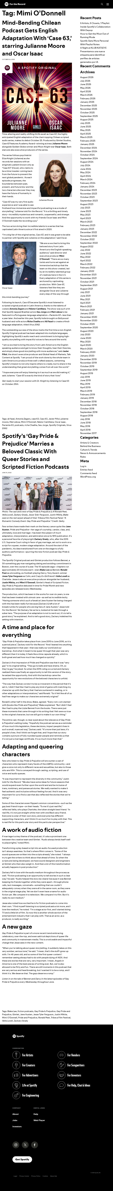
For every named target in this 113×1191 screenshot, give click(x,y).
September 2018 (88, 412)
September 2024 (89, 158)
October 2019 (87, 366)
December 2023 (88, 190)
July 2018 (85, 419)
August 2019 (86, 373)
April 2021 (85, 302)
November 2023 (88, 193)
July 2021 (85, 292)
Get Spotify (23, 1159)
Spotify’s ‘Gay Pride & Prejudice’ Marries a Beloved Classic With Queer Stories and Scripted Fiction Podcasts (35, 451)
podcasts (19, 425)
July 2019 (85, 376)
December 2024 (88, 147)
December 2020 (88, 316)
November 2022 (88, 235)
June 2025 (85, 126)
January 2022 (87, 271)
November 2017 (88, 433)
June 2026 (85, 84)
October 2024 (87, 154)
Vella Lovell (7, 1020)
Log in (83, 466)
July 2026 (85, 80)
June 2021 (85, 295)
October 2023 (87, 197)
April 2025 (85, 133)
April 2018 (85, 429)
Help (35, 1114)
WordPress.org (88, 476)
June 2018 (85, 422)
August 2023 (86, 204)
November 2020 (88, 320)
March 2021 (86, 306)
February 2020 (87, 352)
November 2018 (88, 404)
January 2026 (87, 101)
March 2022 (86, 264)
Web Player (39, 1120)
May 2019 (85, 383)
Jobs (14, 1120)
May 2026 (85, 87)
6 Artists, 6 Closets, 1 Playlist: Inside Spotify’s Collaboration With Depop (95, 27)
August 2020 (87, 331)
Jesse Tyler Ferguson (43, 1014)
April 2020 (85, 345)
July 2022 (85, 249)
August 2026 (86, 77)
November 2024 (88, 151)
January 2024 (87, 186)
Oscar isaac (60, 421)
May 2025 (85, 130)
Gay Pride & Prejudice (45, 1011)
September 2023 (89, 200)
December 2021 (88, 274)
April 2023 (85, 218)
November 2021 (88, 278)
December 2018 (88, 401)
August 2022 (86, 246)
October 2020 (87, 323)
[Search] (102, 4)
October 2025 (87, 112)
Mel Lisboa (15, 421)
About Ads (53, 1176)
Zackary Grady (21, 1020)
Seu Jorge (43, 425)
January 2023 (87, 228)
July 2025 (85, 123)
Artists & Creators (89, 442)
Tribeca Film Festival (60, 1017)
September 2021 (88, 285)
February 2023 (87, 225)
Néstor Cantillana (45, 421)
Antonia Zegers (23, 418)
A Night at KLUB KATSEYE (93, 47)
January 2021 (87, 313)
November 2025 (88, 108)
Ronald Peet (44, 1017)
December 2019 (88, 359)
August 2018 (86, 415)
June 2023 (85, 211)
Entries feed (86, 469)
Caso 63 (44, 418)
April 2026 (85, 91)
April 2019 (85, 387)
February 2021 (87, 309)
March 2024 (86, 179)
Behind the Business (90, 446)
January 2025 (87, 144)
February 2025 (87, 140)
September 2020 (89, 327)
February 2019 (87, 394)
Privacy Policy (35, 1176)
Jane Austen (26, 1014)
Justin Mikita (60, 1014)
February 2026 (87, 98)
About (15, 1114)
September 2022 (89, 242)
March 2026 (86, 94)
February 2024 (87, 183)
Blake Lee (12, 1011)
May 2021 (85, 299)
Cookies (45, 1176)
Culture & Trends (88, 449)
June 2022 (85, 253)
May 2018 (85, 426)
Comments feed (88, 473)
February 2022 (87, 267)
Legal (15, 1176)
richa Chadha (31, 425)
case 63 (35, 418)
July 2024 (85, 165)
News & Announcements (93, 453)
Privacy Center (24, 1176)
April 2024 (85, 175)
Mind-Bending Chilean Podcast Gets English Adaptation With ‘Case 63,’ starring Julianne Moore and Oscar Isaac (37, 38)
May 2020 (85, 341)
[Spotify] (15, 4)
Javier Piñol (54, 418)
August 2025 (86, 119)
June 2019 (85, 380)
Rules (83, 456)
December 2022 (88, 232)
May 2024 (85, 172)
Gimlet (15, 1014)
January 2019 (87, 397)
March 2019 (86, 390)
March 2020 (86, 348)
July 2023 (85, 207)
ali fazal (11, 418)
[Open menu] (108, 4)
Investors (16, 1126)
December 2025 (88, 105)
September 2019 (88, 369)
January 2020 (87, 355)
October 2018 (87, 408)
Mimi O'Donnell (28, 421)
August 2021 (86, 288)
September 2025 (89, 116)
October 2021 (87, 281)
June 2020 (85, 338)
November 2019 (88, 362)
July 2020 (85, 334)
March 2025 (86, 137)
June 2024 (85, 168)
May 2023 (85, 214)
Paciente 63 (8, 425)
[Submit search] (109, 10)
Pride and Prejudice (27, 1017)
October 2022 (87, 239)
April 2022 (85, 260)
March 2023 (86, 221)
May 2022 (85, 256)
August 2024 (86, 161)
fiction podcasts (25, 1011)
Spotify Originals (57, 425)
